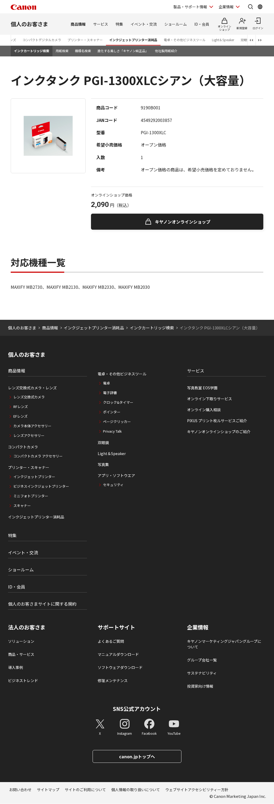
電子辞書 (110, 392)
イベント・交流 (144, 24)
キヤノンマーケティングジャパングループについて (224, 643)
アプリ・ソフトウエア (116, 475)
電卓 (106, 383)
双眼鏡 (103, 442)
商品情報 (78, 24)
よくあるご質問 (111, 641)
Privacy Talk (112, 431)
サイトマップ (48, 789)
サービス (100, 24)
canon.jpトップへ (137, 756)
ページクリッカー (117, 421)
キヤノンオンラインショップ (182, 221)
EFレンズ (20, 416)
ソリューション (21, 641)
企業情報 (226, 6)
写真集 (103, 464)
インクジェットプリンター (34, 476)
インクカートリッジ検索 (31, 50)
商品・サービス (21, 654)
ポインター (111, 411)
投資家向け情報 (200, 686)
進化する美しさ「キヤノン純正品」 (123, 50)
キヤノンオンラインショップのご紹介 (218, 431)
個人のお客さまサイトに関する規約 (42, 604)
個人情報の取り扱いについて (135, 789)
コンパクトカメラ (23, 446)
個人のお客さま (29, 24)
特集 (119, 24)
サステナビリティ (202, 673)
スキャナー (22, 505)
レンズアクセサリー (28, 435)
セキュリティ (113, 484)
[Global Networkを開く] (260, 6)
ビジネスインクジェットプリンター (41, 486)
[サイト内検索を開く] (250, 6)
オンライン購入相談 (204, 409)
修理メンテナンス (113, 680)
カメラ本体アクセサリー (32, 425)
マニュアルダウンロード (118, 654)
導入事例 (15, 667)
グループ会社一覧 (202, 660)
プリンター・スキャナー (85, 39)
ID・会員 (201, 24)
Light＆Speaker (223, 39)
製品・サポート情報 (190, 6)
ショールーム (175, 24)
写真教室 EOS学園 (202, 387)
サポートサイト (116, 627)
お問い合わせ (20, 789)
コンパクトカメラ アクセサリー (38, 456)
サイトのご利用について (85, 789)
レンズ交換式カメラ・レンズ (32, 387)
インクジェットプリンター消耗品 (133, 39)
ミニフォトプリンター (30, 495)
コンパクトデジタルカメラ (41, 39)
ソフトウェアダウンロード (120, 667)
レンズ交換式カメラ (29, 396)
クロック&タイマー (118, 402)
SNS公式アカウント (137, 709)
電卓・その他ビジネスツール (185, 39)
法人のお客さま (26, 627)
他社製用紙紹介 (166, 50)
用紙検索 (62, 50)
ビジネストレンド (23, 680)
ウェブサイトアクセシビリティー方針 (197, 789)
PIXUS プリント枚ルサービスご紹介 (217, 420)
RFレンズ (20, 406)
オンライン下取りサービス (209, 398)
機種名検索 (83, 50)
